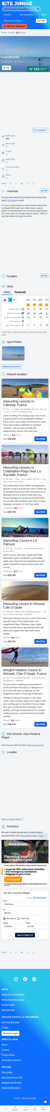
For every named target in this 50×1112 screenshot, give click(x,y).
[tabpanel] (25, 316)
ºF (14, 300)
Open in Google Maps (11, 819)
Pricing (5, 1027)
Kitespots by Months (12, 1082)
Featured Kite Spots (11, 1087)
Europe (11, 32)
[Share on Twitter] (16, 183)
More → (42, 836)
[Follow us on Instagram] (16, 978)
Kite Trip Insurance (13, 20)
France (22, 32)
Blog (44, 14)
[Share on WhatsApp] (33, 183)
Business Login (10, 1033)
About (4, 1044)
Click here (11, 200)
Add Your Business (10, 1022)
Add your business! (35, 745)
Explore (7, 14)
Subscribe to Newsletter (13, 994)
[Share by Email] (22, 183)
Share (43, 1110)
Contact (5, 1049)
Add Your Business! (16, 26)
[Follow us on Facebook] (25, 978)
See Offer (40, 438)
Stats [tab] (7, 292)
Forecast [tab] (20, 292)
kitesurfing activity (29, 835)
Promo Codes (8, 1004)
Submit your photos (12, 366)
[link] (45, 1101)
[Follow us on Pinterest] (34, 978)
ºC (10, 300)
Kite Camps (7, 1072)
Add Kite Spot (8, 1009)
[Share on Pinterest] (28, 183)
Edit (45, 190)
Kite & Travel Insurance (13, 999)
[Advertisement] (25, 98)
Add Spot (41, 21)
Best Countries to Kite (12, 1077)
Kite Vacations (26, 14)
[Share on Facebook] (10, 183)
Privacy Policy (8, 1054)
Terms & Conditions (11, 1059)
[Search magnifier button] (38, 9)
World (4, 32)
